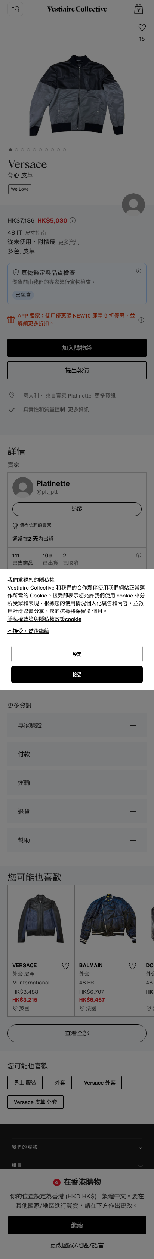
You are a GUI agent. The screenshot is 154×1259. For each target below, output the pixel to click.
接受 (77, 675)
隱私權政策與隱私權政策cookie (44, 619)
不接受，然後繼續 (28, 631)
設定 (77, 654)
